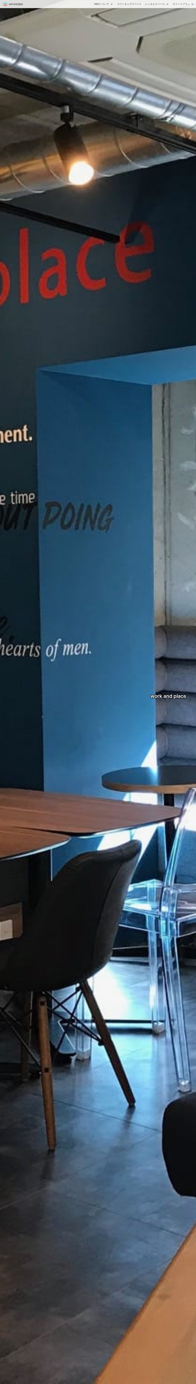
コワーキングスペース (129, 4)
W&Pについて (101, 4)
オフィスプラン (181, 4)
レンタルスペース (155, 4)
